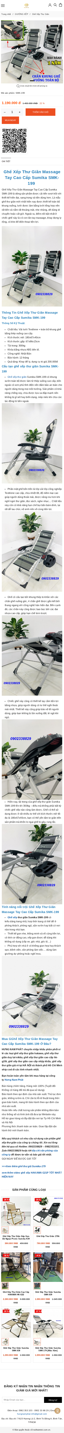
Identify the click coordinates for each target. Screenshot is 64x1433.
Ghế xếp (12, 917)
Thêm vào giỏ (40, 112)
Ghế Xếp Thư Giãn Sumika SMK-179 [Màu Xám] (48, 1349)
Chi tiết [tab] (6, 161)
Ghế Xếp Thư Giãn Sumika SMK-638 (16, 1349)
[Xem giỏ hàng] (60, 5)
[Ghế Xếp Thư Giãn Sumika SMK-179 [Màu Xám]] (48, 1323)
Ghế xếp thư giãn (17, 377)
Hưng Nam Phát (14, 1080)
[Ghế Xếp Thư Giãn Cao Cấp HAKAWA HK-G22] (16, 1267)
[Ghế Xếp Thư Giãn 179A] (48, 1211)
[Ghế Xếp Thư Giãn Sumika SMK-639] (48, 1267)
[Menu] (3, 5)
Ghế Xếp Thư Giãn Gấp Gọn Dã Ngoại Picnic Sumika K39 (16, 1237)
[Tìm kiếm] (55, 5)
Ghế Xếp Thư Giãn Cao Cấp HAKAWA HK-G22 (16, 1293)
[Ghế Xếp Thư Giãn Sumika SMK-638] (16, 1323)
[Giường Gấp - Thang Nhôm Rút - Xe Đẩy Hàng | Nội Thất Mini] (26, 5)
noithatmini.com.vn (41, 1430)
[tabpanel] (32, 51)
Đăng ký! (53, 1400)
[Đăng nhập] (49, 4)
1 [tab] (32, 80)
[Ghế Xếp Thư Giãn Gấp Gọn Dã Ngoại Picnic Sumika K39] (16, 1211)
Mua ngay (10, 120)
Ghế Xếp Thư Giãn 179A (47, 1236)
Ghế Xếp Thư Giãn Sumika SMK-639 (48, 1293)
